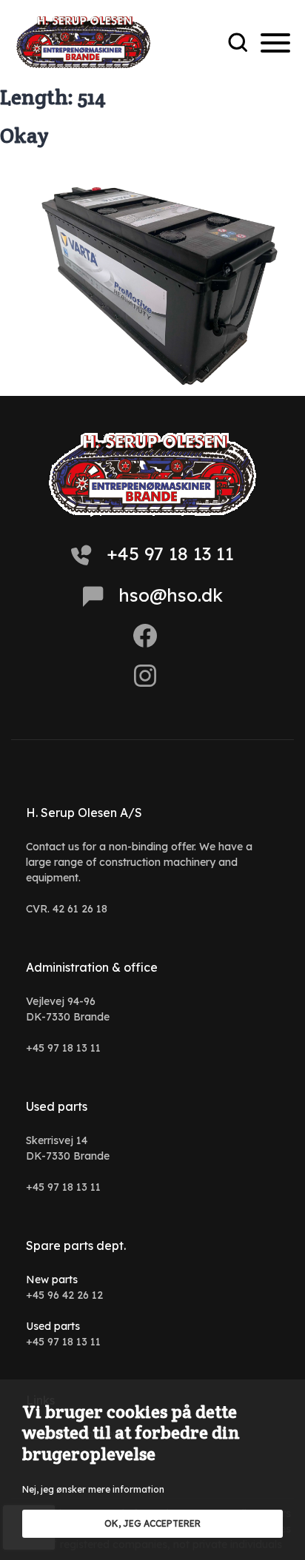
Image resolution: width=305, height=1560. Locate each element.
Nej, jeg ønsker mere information (93, 1489)
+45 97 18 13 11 (170, 553)
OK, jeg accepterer (152, 1523)
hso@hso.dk (170, 595)
